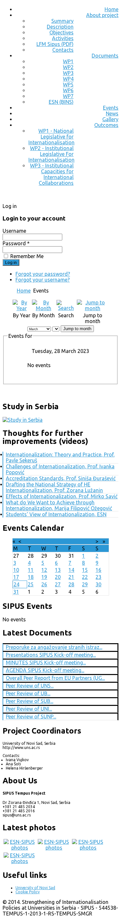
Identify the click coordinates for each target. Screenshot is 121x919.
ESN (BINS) (61, 102)
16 (98, 570)
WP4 (68, 79)
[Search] (66, 308)
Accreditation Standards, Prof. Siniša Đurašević (61, 478)
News (112, 113)
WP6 (68, 90)
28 (71, 584)
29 (85, 584)
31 (16, 592)
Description (60, 27)
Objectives (61, 32)
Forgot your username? (42, 280)
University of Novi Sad (35, 888)
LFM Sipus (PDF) (55, 44)
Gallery (110, 119)
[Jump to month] (92, 308)
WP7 (68, 96)
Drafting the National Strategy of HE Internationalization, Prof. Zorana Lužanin (54, 487)
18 (31, 577)
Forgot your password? (42, 274)
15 (85, 570)
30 (98, 584)
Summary (62, 21)
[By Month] (43, 308)
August (53, 541)
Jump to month (77, 328)
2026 (69, 541)
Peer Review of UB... (28, 693)
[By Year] (22, 308)
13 (58, 570)
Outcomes (106, 125)
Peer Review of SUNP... (31, 716)
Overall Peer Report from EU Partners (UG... (55, 678)
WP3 (68, 73)
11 (31, 570)
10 (16, 570)
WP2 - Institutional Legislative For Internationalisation (51, 154)
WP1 (68, 61)
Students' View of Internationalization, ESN (56, 514)
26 (44, 584)
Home (111, 9)
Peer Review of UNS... (30, 686)
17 (16, 577)
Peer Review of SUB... (29, 701)
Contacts (63, 50)
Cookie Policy (27, 892)
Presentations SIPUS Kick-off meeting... (51, 655)
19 (44, 577)
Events (110, 108)
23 (98, 577)
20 (58, 577)
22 (85, 577)
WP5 (68, 84)
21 (71, 577)
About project (102, 15)
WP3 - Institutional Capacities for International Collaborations (52, 174)
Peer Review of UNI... (29, 709)
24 (16, 584)
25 (31, 584)
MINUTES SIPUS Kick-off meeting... (46, 662)
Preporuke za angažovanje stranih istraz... (54, 647)
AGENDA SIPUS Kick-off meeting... (45, 670)
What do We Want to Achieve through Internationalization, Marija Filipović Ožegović (59, 505)
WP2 (68, 67)
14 (71, 570)
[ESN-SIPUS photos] (20, 848)
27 (58, 584)
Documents (105, 56)
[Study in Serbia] (23, 420)
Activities (63, 38)
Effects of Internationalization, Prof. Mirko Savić (61, 496)
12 (44, 570)
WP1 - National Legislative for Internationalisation (51, 136)
